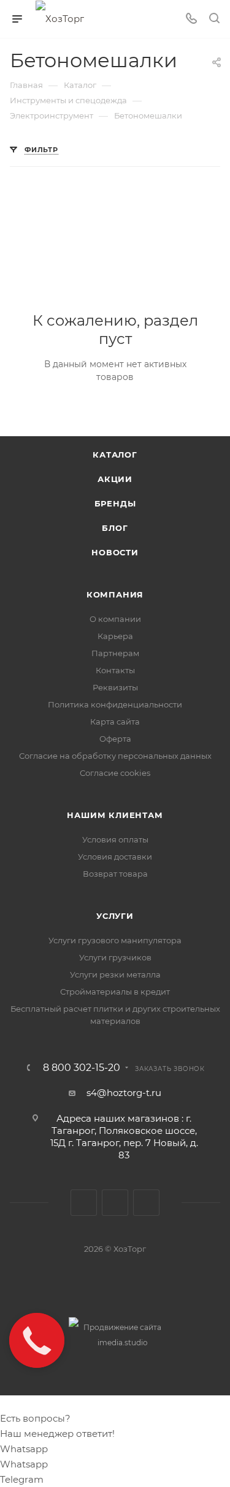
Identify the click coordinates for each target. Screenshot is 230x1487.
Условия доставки (115, 856)
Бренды (115, 503)
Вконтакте (84, 1202)
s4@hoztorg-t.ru (123, 1092)
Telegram (115, 1202)
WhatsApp (146, 1202)
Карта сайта (115, 721)
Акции (115, 479)
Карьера (115, 636)
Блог (115, 528)
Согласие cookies (115, 773)
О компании (115, 619)
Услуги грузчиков (115, 957)
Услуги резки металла (115, 974)
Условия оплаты (115, 839)
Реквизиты (115, 687)
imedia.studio (123, 1342)
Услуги (115, 916)
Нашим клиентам (115, 815)
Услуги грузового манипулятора (115, 940)
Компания (115, 594)
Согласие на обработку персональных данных (115, 756)
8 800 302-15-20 (81, 1068)
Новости (115, 552)
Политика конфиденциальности (115, 704)
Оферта (115, 739)
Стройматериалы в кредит (115, 991)
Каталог (115, 454)
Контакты (115, 670)
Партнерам (115, 653)
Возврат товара (115, 874)
